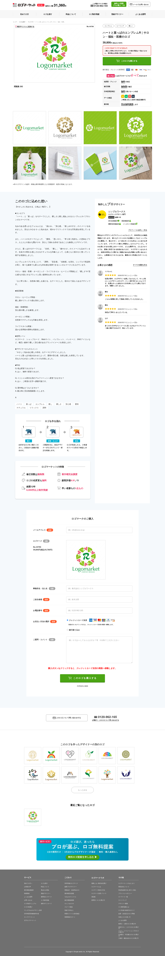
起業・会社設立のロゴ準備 (126, 913)
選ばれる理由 (45, 890)
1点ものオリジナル (70, 897)
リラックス (34, 407)
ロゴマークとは (96, 887)
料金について (45, 887)
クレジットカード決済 (78, 620)
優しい (131, 26)
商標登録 (27, 893)
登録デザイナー (45, 893)
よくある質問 (28, 897)
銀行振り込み (74, 630)
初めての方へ (28, 883)
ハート (19, 404)
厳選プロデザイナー (71, 887)
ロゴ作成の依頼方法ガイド (126, 910)
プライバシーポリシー (125, 893)
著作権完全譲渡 (69, 893)
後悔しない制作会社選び (98, 883)
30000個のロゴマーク (71, 883)
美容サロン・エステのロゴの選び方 (128, 927)
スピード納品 (69, 907)
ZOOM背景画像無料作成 (31, 913)
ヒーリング (120, 26)
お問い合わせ (28, 900)
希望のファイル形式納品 (72, 913)
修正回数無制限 (69, 900)
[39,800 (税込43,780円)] (32, 817)
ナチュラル (21, 407)
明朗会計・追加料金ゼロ (72, 890)
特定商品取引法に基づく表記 (127, 890)
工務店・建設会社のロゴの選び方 (128, 938)
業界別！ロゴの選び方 (98, 900)
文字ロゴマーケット (30, 920)
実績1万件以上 (69, 910)
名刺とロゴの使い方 (124, 917)
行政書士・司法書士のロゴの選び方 (128, 935)
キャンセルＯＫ (69, 903)
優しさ (59, 404)
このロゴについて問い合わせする (68, 718)
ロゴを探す (22, 22)
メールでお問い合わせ (141, 4)
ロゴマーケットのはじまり (126, 883)
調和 (44, 407)
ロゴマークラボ (97, 877)
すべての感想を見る (140, 265)
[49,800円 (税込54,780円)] (32, 774)
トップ (15, 22)
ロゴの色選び (28, 907)
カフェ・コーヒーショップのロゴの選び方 (128, 931)
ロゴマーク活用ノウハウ (98, 893)
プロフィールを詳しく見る (137, 230)
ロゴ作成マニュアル (30, 903)
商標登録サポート (70, 917)
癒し (50, 404)
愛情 (77, 404)
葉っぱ (28, 404)
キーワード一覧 (123, 897)
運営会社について (123, 887)
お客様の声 (27, 887)
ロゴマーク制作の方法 (98, 890)
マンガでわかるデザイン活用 (33, 910)
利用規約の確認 (82, 686)
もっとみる (82, 790)
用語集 (93, 897)
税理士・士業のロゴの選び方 (127, 924)
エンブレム (108, 26)
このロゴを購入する (129, 61)
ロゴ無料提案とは (123, 907)
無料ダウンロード (46, 903)
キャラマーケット (29, 917)
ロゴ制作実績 (45, 900)
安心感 (68, 404)
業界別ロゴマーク (46, 897)
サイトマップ (122, 900)
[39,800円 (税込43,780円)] (32, 755)
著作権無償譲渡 (29, 890)
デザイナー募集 (123, 903)
